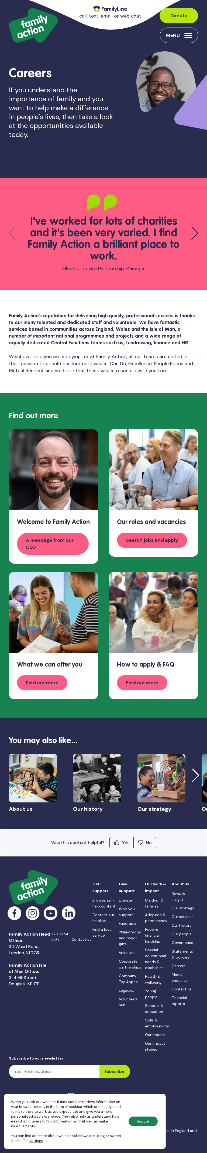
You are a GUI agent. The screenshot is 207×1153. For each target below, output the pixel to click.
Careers (178, 965)
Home (14, 57)
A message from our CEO (50, 543)
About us (34, 57)
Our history (182, 925)
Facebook (15, 913)
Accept (143, 1121)
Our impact (155, 1034)
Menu (173, 35)
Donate (179, 15)
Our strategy (183, 908)
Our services (183, 916)
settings (36, 1140)
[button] (194, 233)
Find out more (42, 683)
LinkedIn (69, 913)
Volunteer (127, 952)
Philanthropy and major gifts (130, 938)
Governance (182, 942)
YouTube (51, 913)
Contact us (81, 939)
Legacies (126, 990)
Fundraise (127, 923)
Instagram (33, 913)
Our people (182, 934)
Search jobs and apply (152, 540)
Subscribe (114, 1071)
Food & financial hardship (152, 935)
